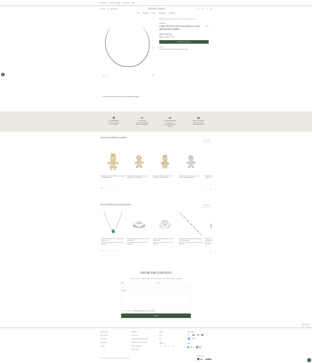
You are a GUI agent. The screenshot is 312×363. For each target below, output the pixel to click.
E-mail (158, 282)
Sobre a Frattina (104, 335)
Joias (138, 13)
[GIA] (198, 347)
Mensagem (123, 290)
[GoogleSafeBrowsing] (191, 347)
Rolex (154, 13)
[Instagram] (160, 346)
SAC (160, 339)
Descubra (207, 205)
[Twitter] (169, 346)
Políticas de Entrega (136, 346)
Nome (122, 282)
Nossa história (103, 3)
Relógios (145, 13)
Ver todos (207, 140)
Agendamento (113, 9)
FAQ (160, 335)
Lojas (104, 9)
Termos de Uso (151, 311)
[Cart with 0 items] (210, 9)
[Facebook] (165, 346)
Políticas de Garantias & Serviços (139, 342)
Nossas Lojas (103, 342)
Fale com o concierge (115, 3)
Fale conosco (103, 339)
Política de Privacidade (139, 311)
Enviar (156, 316)
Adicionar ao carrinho (184, 42)
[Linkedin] (174, 346)
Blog (133, 3)
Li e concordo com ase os (139, 310)
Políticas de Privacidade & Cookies (140, 339)
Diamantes (162, 13)
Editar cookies (134, 349)
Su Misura (172, 13)
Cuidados (102, 346)
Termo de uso (126, 3)
